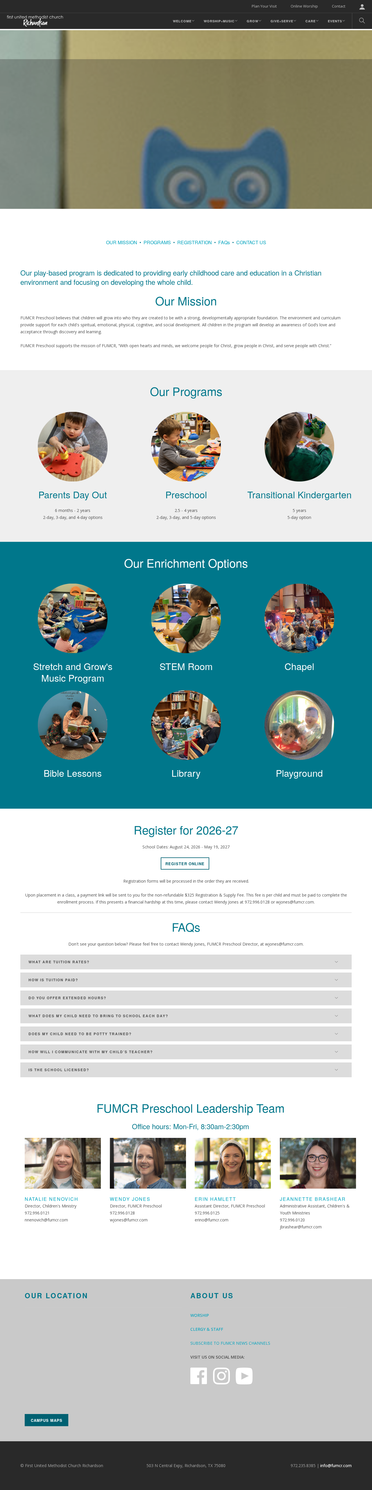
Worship (199, 1315)
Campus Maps (46, 1420)
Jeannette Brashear (313, 1199)
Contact (338, 6)
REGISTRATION (194, 242)
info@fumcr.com (336, 1465)
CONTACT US (251, 242)
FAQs (224, 242)
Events (335, 21)
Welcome (182, 21)
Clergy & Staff (206, 1329)
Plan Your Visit (264, 6)
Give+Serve (282, 21)
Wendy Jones (130, 1199)
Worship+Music (219, 21)
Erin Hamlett (215, 1199)
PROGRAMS (157, 242)
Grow (252, 21)
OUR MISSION (121, 242)
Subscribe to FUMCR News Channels (230, 1343)
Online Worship (304, 6)
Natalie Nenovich (51, 1199)
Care (310, 21)
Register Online (185, 863)
